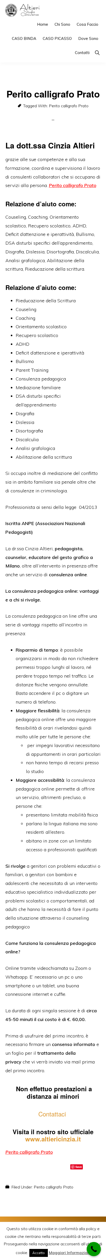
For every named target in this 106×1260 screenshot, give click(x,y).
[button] (97, 53)
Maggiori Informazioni (70, 1252)
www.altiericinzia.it (53, 1138)
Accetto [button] (38, 1253)
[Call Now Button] (94, 1249)
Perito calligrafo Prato (69, 105)
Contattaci (53, 1113)
